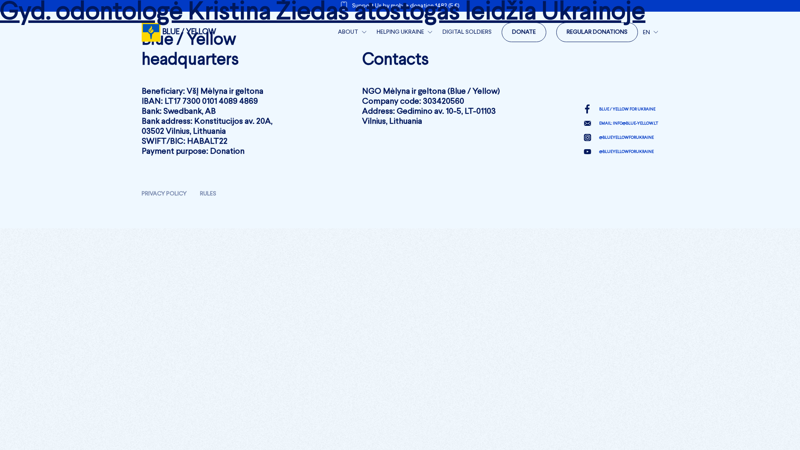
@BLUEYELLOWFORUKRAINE (626, 137)
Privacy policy (164, 194)
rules (208, 194)
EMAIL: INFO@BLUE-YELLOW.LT (628, 123)
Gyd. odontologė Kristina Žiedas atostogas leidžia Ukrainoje (322, 12)
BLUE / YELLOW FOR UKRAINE (627, 109)
